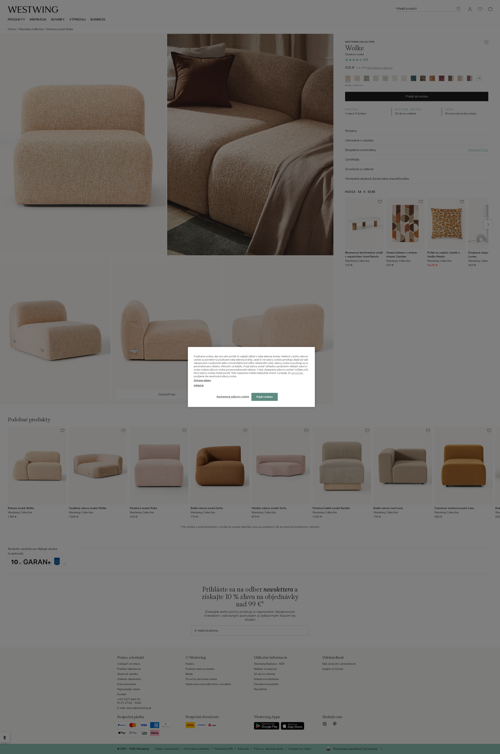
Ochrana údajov (202, 380)
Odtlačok (199, 385)
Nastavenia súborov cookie (233, 396)
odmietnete (297, 373)
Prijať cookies (264, 396)
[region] (251, 377)
